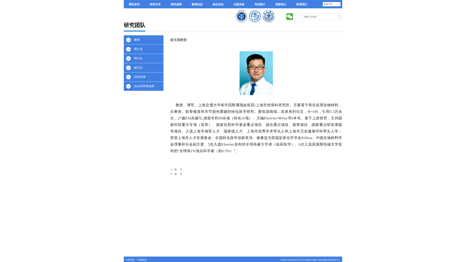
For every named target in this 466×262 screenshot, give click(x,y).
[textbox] (319, 16)
